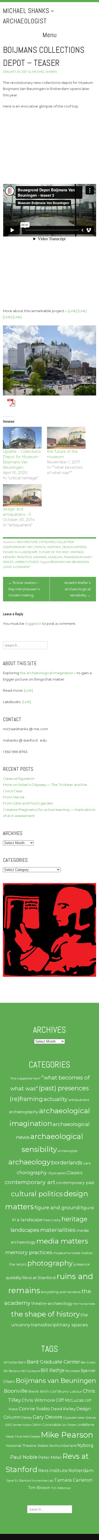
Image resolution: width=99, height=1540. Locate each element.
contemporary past (75, 1182)
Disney (26, 1417)
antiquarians (78, 1100)
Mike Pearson (67, 1434)
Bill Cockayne (31, 1371)
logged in (33, 623)
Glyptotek (69, 1417)
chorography (32, 1172)
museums (55, 557)
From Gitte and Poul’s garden (28, 803)
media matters (62, 1241)
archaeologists (67, 1151)
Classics (74, 1172)
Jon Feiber (69, 1425)
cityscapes (47, 542)
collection (65, 542)
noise (75, 1253)
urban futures (27, 562)
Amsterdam (15, 1362)
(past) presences (64, 1088)
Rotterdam (81, 1470)
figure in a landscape (20, 552)
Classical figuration (19, 778)
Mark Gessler (31, 1436)
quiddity (13, 1277)
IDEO (8, 1425)
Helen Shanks (86, 1417)
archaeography (23, 1111)
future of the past (53, 552)
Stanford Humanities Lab (36, 1480)
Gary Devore (47, 1417)
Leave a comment (16, 567)
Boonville (16, 1391)
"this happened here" (25, 1078)
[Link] (72, 311)
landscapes (25, 1230)
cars (87, 1163)
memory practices (17, 557)
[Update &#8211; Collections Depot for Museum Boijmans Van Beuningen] (22, 438)
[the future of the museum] (66, 438)
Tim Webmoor (61, 1488)
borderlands (66, 1162)
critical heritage (47, 547)
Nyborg (85, 1445)
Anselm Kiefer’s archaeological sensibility (77, 588)
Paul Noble (23, 1457)
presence (81, 1264)
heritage (77, 552)
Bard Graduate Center (53, 1362)
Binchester (72, 1371)
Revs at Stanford (39, 1277)
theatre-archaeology (51, 1303)
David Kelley (63, 1408)
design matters (74, 547)
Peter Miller (50, 1457)
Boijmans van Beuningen (69, 562)
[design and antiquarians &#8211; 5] (22, 495)
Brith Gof (48, 1391)
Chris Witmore (38, 1400)
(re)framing (26, 1099)
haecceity (52, 1220)
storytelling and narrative (61, 1292)
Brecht (34, 1391)
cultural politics (37, 1194)
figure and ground (57, 1208)
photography (50, 1263)
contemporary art (18, 547)
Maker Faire (14, 1436)
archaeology (29, 1162)
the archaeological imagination (46, 673)
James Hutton (22, 1425)
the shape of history (45, 1314)
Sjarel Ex (12, 1480)
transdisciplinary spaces (59, 1324)
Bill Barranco (12, 1371)
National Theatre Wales (27, 1445)
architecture (27, 542)
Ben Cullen (88, 1362)
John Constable (46, 1424)
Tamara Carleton (73, 1480)
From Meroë (14, 797)
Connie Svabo (34, 1408)
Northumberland (63, 1446)
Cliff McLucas (69, 1400)
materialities (58, 1229)
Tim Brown (39, 1487)
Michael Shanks (44, 72)
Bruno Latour (69, 1391)
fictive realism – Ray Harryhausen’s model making (24, 588)
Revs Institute (53, 1470)
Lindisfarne (85, 1425)
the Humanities (84, 1304)
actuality (56, 1098)
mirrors (40, 557)
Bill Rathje (53, 1370)
